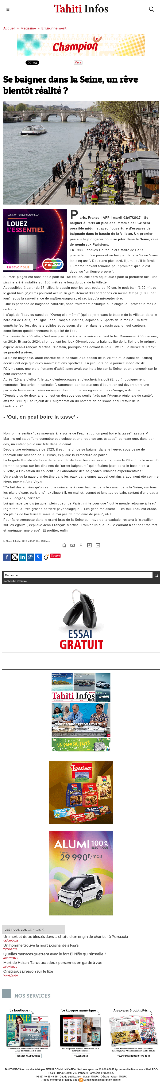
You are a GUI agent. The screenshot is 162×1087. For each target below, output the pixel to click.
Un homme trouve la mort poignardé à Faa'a (40, 945)
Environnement (53, 28)
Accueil (9, 28)
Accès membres (52, 1079)
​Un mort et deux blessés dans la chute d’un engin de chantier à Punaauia (65, 937)
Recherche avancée (15, 581)
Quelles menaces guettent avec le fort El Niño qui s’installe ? (54, 954)
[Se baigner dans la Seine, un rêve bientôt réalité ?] (81, 102)
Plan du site (70, 1079)
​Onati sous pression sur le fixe (28, 971)
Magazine (28, 28)
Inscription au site (110, 1079)
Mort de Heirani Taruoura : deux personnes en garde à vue (52, 963)
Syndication (90, 1079)
